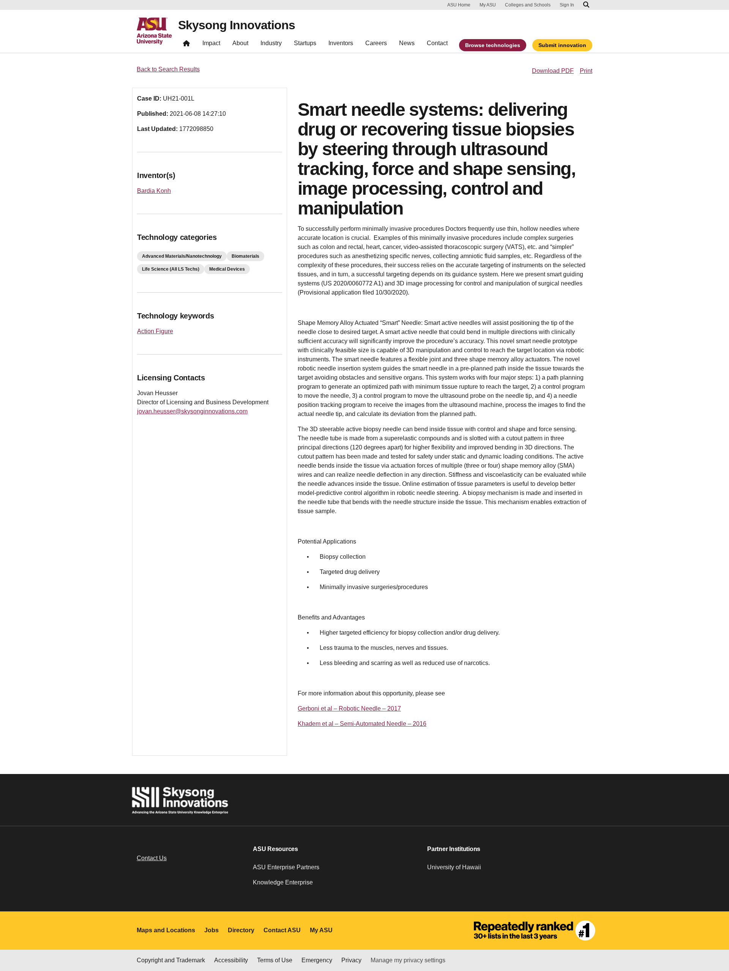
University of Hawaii (454, 867)
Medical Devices (227, 269)
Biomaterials (245, 256)
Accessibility (231, 960)
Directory (241, 930)
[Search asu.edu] (586, 5)
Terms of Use (274, 960)
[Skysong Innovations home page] (186, 45)
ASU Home (458, 5)
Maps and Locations (166, 930)
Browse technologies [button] (492, 45)
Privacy (351, 960)
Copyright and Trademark (171, 960)
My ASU (488, 5)
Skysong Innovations (236, 25)
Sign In (567, 5)
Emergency (316, 960)
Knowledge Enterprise (283, 882)
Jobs (211, 930)
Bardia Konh (154, 191)
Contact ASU (282, 930)
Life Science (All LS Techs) (170, 269)
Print (586, 71)
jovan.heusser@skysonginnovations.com (192, 411)
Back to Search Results (168, 69)
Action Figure (155, 331)
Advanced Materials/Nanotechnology (182, 256)
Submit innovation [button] (562, 45)
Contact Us (152, 858)
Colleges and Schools (528, 5)
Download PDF (553, 71)
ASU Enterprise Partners (286, 867)
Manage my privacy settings (408, 960)
